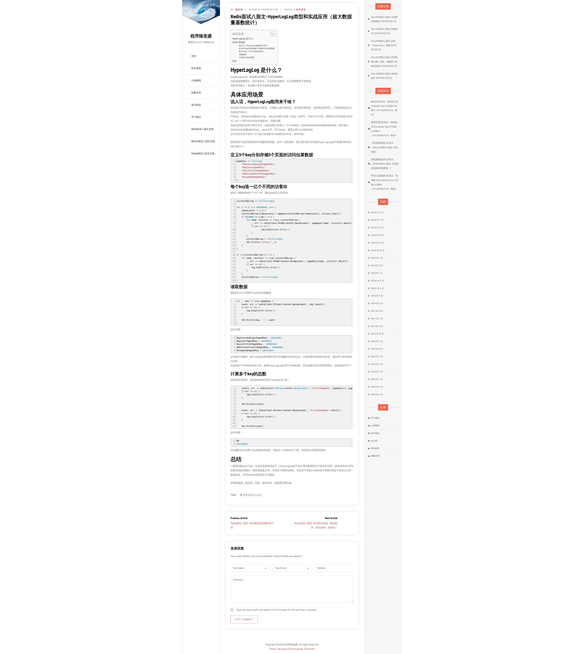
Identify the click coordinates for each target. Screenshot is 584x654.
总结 (234, 60)
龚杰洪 (239, 9)
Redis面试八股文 (252, 495)
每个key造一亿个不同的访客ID (251, 51)
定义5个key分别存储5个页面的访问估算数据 (257, 48)
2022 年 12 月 (377, 250)
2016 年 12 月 (377, 333)
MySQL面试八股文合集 (203, 141)
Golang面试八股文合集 (203, 153)
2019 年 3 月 (377, 303)
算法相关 (196, 104)
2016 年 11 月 (377, 341)
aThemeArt (309, 648)
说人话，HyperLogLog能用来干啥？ (253, 45)
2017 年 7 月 (377, 318)
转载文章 (196, 92)
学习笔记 (196, 116)
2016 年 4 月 (377, 371)
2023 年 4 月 (377, 242)
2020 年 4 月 (377, 288)
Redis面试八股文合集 (202, 129)
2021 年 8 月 (377, 265)
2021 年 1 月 (376, 273)
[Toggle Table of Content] (271, 34)
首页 (193, 56)
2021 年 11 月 (377, 257)
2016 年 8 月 (377, 348)
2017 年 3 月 (377, 326)
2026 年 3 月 (377, 212)
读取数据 (242, 54)
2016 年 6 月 (377, 364)
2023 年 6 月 (377, 227)
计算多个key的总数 (246, 57)
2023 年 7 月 (377, 219)
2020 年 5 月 (377, 280)
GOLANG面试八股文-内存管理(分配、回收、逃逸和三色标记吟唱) (384, 61)
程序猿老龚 (201, 36)
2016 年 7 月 (377, 356)
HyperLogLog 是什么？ (243, 38)
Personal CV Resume (289, 648)
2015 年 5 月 (377, 386)
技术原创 (196, 68)
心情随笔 (196, 80)
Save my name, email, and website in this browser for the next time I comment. (277, 609)
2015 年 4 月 (377, 394)
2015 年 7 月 (377, 379)
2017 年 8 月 (377, 310)
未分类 (374, 440)
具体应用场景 (238, 42)
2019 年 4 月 (377, 295)
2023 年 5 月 (377, 235)
